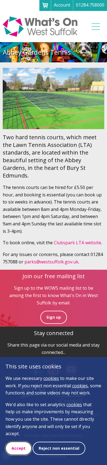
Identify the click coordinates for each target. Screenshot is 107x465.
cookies (51, 378)
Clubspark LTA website (77, 243)
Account (62, 5)
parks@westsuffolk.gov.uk (51, 262)
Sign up (53, 317)
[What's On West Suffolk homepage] (40, 26)
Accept (19, 448)
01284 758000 (90, 5)
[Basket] (45, 5)
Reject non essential (59, 448)
